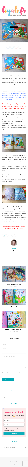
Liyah (9, 34)
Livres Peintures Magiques (14, 284)
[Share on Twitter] (12, 46)
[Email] (20, 46)
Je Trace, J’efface (14, 307)
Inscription (14, 433)
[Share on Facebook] (7, 46)
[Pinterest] (16, 46)
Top (14, 464)
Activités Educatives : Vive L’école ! (14, 329)
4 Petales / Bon (14, 27)
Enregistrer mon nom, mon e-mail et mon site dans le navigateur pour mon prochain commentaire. (14, 372)
